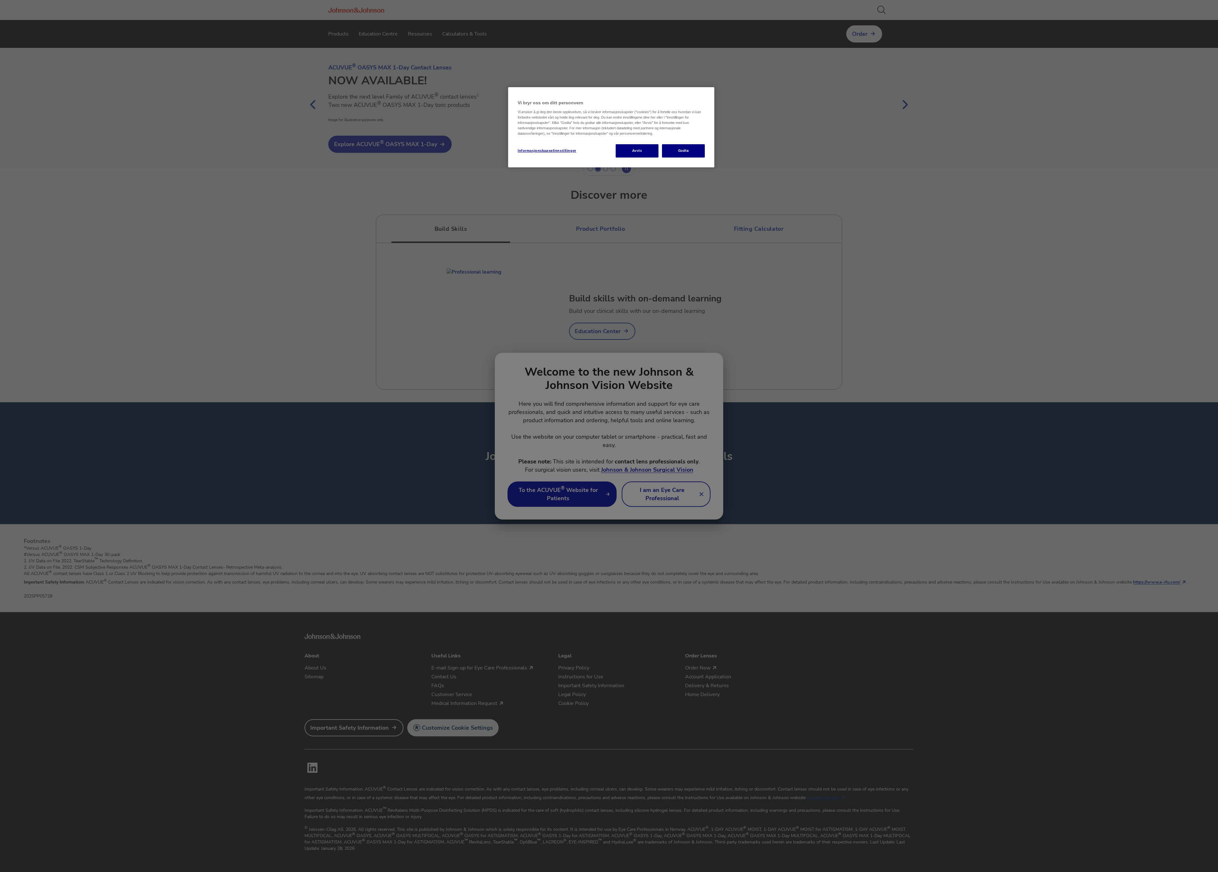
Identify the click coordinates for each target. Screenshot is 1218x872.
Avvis (637, 150)
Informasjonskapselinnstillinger (547, 150)
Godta (683, 150)
